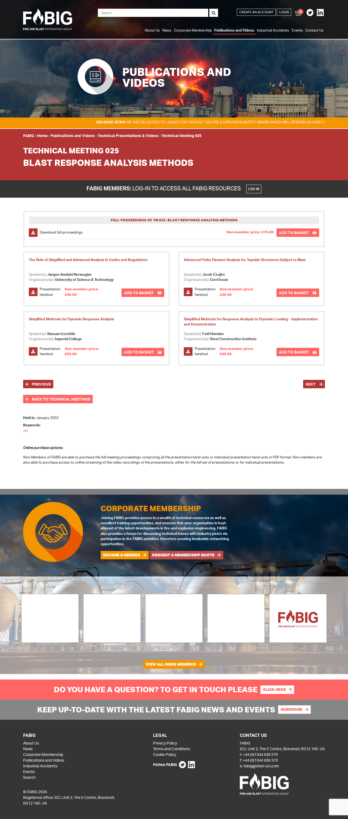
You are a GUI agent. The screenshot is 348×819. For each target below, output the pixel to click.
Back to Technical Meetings (60, 399)
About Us (152, 30)
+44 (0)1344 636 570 (260, 760)
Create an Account (256, 12)
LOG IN (253, 189)
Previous (41, 384)
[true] (213, 13)
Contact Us (314, 30)
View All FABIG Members (171, 664)
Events (297, 30)
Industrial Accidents (273, 30)
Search (29, 777)
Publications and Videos (234, 30)
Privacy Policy (165, 743)
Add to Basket (294, 232)
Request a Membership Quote (183, 555)
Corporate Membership (193, 30)
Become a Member (121, 555)
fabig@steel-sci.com (261, 766)
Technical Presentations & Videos (128, 135)
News (166, 30)
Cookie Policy (164, 754)
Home (42, 135)
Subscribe (291, 709)
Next (311, 384)
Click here (274, 689)
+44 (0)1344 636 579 (260, 754)
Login (284, 12)
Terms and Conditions (171, 748)
